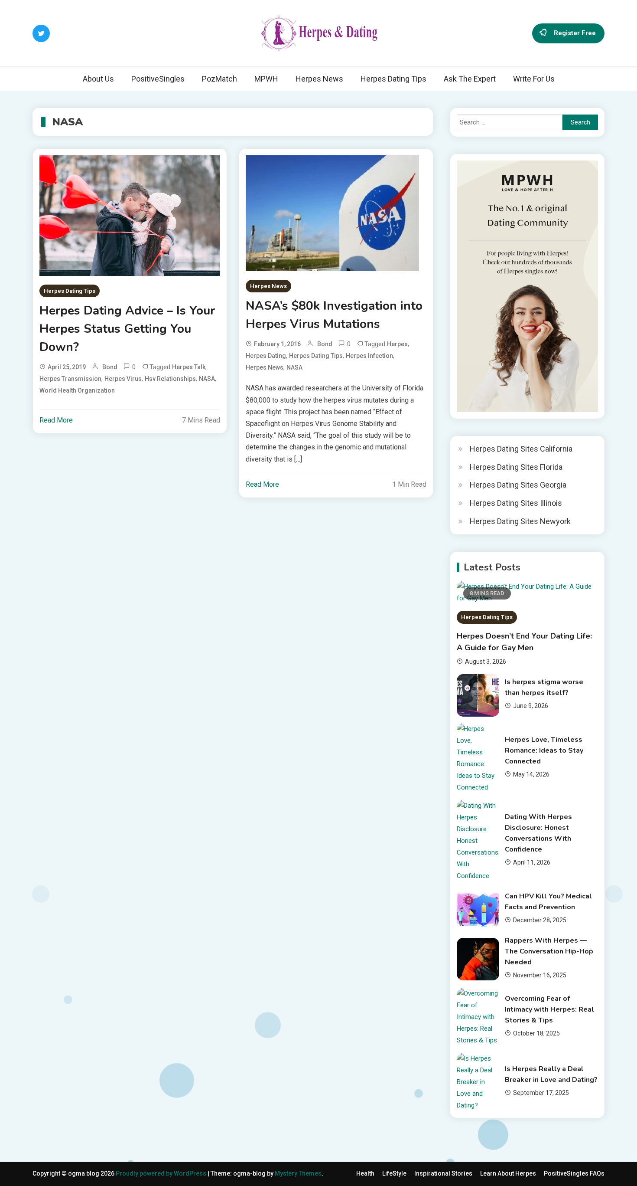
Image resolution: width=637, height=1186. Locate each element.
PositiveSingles (158, 78)
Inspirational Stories (443, 1173)
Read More (56, 420)
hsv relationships (170, 378)
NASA (207, 378)
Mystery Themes (298, 1173)
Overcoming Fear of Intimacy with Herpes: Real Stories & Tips (549, 1009)
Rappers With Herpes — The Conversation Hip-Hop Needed (549, 951)
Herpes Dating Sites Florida (516, 467)
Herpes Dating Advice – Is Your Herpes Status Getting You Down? (127, 328)
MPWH (266, 78)
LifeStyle (394, 1173)
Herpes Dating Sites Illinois (516, 503)
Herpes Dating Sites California (521, 448)
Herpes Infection (369, 355)
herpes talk (188, 367)
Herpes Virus (123, 378)
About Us (98, 78)
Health (365, 1173)
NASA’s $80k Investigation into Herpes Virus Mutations (334, 315)
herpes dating (266, 355)
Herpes (397, 344)
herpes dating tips (316, 355)
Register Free (575, 32)
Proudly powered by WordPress (162, 1173)
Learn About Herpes (508, 1173)
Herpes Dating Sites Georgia (518, 484)
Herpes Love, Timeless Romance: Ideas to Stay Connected (544, 750)
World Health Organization (77, 390)
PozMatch (219, 78)
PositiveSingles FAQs (574, 1173)
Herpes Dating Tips (393, 78)
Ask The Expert (470, 78)
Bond (109, 367)
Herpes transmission (70, 378)
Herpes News (319, 78)
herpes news (264, 367)
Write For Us (534, 78)
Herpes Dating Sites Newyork (520, 521)
